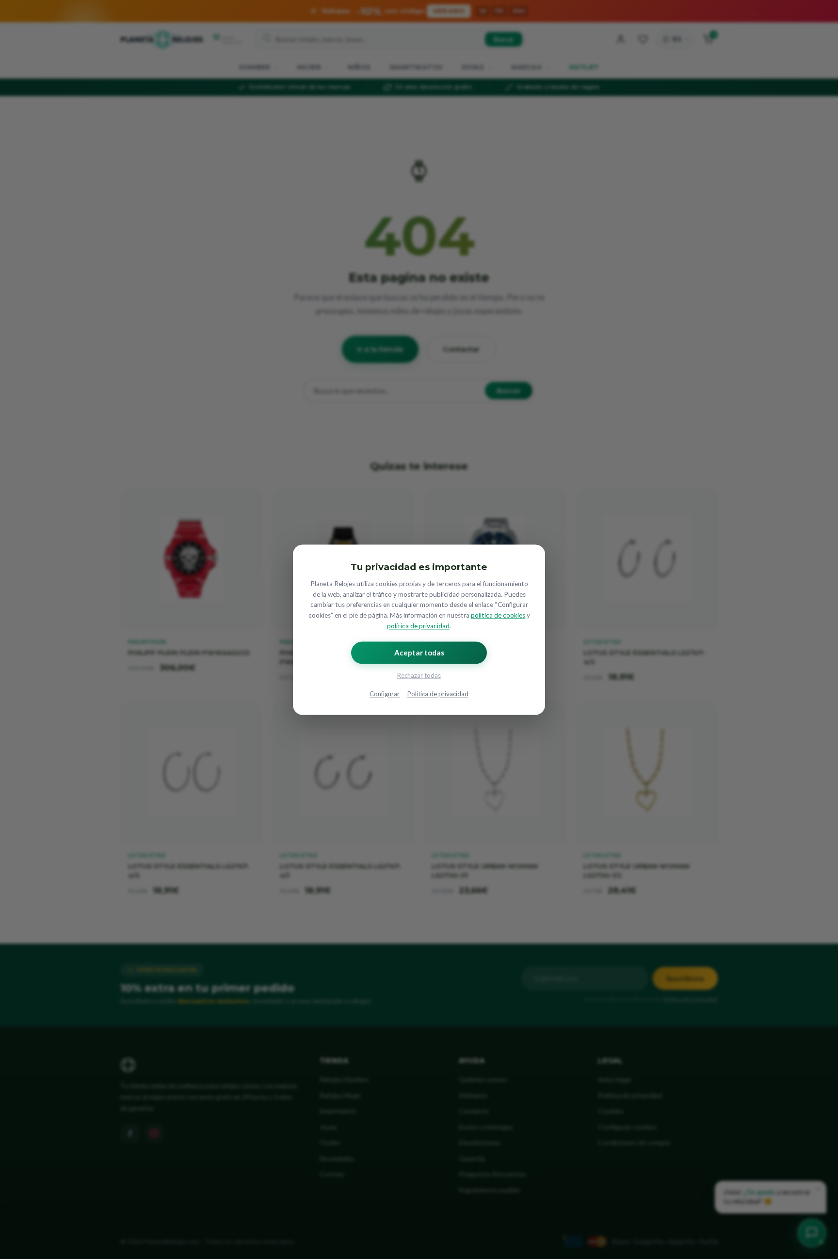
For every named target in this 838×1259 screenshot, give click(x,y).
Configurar (385, 694)
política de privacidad (418, 626)
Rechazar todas (419, 675)
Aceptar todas (419, 652)
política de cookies (498, 616)
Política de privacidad (437, 694)
